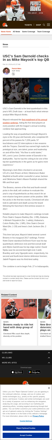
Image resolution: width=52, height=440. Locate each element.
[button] (26, 91)
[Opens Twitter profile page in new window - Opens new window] (13, 73)
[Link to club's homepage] (5, 24)
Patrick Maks (16, 68)
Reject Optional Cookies (26, 428)
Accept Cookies (26, 435)
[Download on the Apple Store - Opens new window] (17, 375)
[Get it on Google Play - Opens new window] (34, 376)
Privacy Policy (16, 416)
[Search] (44, 24)
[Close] (49, 388)
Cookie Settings (26, 421)
